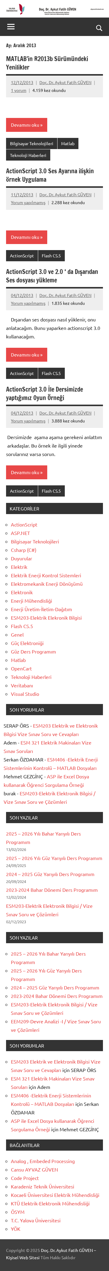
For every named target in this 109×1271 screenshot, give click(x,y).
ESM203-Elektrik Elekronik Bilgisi (46, 617)
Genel (17, 634)
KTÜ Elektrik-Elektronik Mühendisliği (50, 1203)
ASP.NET (20, 533)
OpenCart (21, 668)
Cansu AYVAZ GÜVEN (34, 1169)
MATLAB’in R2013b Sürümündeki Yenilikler (47, 63)
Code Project (25, 1178)
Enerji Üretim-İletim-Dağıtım (41, 609)
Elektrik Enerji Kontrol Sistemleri (46, 575)
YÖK (15, 1229)
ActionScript (22, 255)
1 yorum (18, 90)
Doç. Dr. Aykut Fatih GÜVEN (65, 82)
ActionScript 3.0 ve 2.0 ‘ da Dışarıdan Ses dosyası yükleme (52, 276)
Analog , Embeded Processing (43, 1161)
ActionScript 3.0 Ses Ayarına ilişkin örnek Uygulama (50, 175)
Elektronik (22, 592)
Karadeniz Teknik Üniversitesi (42, 1186)
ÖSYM (18, 1212)
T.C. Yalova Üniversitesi (36, 1220)
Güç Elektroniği (27, 643)
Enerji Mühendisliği (31, 601)
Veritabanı (22, 685)
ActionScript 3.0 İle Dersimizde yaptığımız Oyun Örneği (44, 393)
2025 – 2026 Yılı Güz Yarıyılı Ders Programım (54, 858)
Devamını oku (25, 125)
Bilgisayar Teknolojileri (31, 143)
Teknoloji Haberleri (28, 155)
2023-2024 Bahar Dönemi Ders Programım (52, 890)
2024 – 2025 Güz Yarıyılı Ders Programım (50, 874)
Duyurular (21, 558)
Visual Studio (25, 694)
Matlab (67, 143)
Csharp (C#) (23, 550)
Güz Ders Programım (33, 651)
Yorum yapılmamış (28, 202)
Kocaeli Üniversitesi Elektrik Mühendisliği (55, 1195)
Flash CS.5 (51, 255)
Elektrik (19, 567)
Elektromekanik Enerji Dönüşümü (47, 584)
